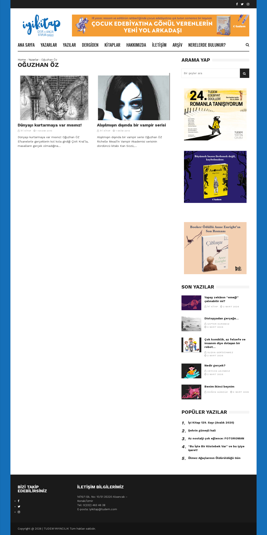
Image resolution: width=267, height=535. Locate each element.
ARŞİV (177, 45)
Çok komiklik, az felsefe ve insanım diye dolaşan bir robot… (225, 343)
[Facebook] (237, 4)
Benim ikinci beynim (219, 386)
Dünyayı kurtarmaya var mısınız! (50, 125)
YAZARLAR (49, 45)
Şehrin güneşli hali (202, 430)
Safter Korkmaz (218, 323)
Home (22, 59)
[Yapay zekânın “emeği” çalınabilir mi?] (191, 302)
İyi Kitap (26, 130)
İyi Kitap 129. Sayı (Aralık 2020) (211, 422)
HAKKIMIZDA (136, 45)
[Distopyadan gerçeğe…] (191, 323)
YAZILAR (69, 45)
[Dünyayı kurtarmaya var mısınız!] (54, 96)
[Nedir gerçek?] (191, 371)
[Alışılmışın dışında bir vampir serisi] (133, 96)
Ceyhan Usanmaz (218, 371)
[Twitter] (242, 4)
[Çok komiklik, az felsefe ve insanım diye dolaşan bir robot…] (191, 345)
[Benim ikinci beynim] (191, 392)
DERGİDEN (90, 45)
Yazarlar (34, 59)
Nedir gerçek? (214, 365)
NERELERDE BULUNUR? (207, 45)
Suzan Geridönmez (220, 352)
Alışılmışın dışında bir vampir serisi (131, 125)
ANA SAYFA (26, 45)
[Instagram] (248, 4)
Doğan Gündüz (217, 392)
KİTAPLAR (112, 45)
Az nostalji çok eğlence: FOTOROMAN (216, 438)
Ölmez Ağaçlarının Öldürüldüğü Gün (214, 458)
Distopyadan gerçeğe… (221, 318)
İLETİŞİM (159, 45)
